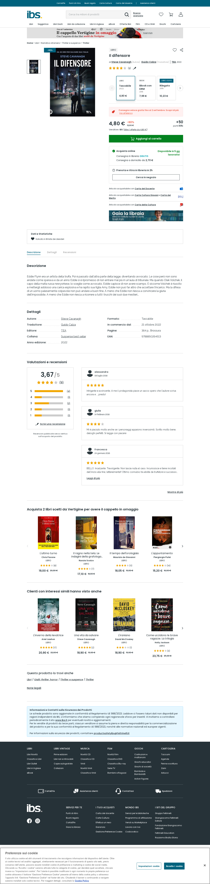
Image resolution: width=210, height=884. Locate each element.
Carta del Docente (145, 188)
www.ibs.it (61, 720)
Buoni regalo (89, 3)
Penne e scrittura (169, 763)
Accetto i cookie (174, 866)
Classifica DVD (114, 759)
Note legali (34, 688)
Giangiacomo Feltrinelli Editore (166, 819)
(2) (68, 403)
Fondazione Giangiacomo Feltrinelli (168, 827)
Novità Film (112, 754)
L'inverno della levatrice (48, 635)
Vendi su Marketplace (136, 822)
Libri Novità (32, 754)
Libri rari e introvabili (63, 759)
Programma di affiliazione (138, 817)
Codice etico (131, 831)
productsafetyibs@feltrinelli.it (111, 733)
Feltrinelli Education (164, 833)
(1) (69, 397)
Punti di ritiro (75, 3)
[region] (105, 866)
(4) (68, 391)
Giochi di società (142, 766)
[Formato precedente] (112, 88)
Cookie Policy (82, 880)
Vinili (83, 763)
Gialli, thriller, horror (46, 679)
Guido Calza (148, 62)
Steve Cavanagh (121, 62)
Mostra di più (175, 492)
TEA (174, 62)
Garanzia (100, 827)
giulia (97, 410)
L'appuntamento (162, 553)
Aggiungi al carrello (148, 138)
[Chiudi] (204, 865)
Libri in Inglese (34, 768)
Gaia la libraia (73, 827)
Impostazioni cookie (148, 866)
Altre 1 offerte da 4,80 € (135, 129)
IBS (121, 129)
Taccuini (165, 754)
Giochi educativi (142, 762)
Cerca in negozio (146, 177)
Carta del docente (124, 3)
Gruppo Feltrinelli (163, 813)
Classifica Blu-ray (116, 763)
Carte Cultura (105, 3)
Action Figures (141, 778)
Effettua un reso (103, 822)
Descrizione (34, 252)
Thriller (90, 679)
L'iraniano (124, 635)
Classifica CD (87, 759)
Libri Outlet (32, 763)
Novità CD (85, 754)
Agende (165, 759)
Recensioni (69, 252)
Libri (29, 679)
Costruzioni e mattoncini (140, 756)
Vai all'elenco (126, 113)
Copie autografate (63, 763)
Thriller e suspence (71, 679)
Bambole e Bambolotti (140, 773)
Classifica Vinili (88, 772)
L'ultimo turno (48, 553)
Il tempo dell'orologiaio (124, 553)
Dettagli (52, 252)
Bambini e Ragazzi (116, 772)
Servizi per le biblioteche (137, 813)
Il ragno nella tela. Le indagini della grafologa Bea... (86, 555)
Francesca (100, 449)
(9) (61, 382)
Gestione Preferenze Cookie (109, 831)
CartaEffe (61, 3)
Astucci (165, 772)
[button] (127, 15)
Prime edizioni (60, 754)
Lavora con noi (132, 827)
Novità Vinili (86, 768)
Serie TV (111, 768)
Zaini (163, 768)
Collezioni (58, 768)
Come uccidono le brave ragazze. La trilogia (162, 637)
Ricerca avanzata (138, 14)
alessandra (101, 372)
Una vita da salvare (86, 635)
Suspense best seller (73, 336)
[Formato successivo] (180, 88)
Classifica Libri (34, 759)
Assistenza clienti (147, 3)
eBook (30, 772)
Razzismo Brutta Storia (166, 837)
